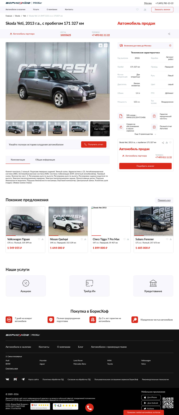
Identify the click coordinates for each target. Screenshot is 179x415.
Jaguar (42, 364)
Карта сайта (33, 379)
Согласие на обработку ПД (79, 379)
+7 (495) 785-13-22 (164, 3)
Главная (9, 16)
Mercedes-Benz (80, 364)
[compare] (145, 9)
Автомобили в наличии (15, 9)
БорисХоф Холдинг (19, 404)
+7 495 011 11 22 (101, 35)
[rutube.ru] (15, 379)
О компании (52, 9)
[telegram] (23, 379)
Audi (7, 360)
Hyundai (43, 360)
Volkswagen (146, 360)
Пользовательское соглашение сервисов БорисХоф (116, 379)
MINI (109, 360)
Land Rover (78, 360)
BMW (8, 364)
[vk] (7, 379)
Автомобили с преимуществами (109, 346)
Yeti (24, 16)
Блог (80, 346)
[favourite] (137, 9)
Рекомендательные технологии (155, 379)
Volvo (143, 364)
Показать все (164, 200)
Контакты (69, 9)
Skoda (17, 16)
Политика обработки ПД (53, 379)
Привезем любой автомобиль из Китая (143, 412)
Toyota (110, 364)
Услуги (36, 9)
